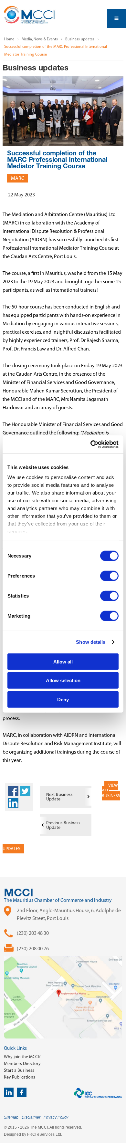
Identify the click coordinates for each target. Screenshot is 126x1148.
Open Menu (116, 18)
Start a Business (19, 1070)
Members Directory (22, 1063)
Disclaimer (31, 1117)
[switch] (109, 575)
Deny (63, 699)
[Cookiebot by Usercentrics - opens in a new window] (91, 444)
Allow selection (63, 680)
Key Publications (19, 1077)
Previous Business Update (63, 825)
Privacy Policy (56, 1117)
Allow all (63, 661)
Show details (90, 642)
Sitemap (11, 1117)
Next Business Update (59, 797)
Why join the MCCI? (22, 1056)
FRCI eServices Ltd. (44, 1134)
